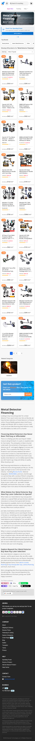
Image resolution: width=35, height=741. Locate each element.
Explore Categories (7, 635)
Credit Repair (6, 637)
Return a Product (7, 662)
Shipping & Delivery (7, 627)
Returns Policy (6, 630)
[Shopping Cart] (31, 3)
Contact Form (6, 676)
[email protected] (9, 679)
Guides (4, 642)
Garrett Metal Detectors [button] (18, 43)
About (4, 625)
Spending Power (7, 659)
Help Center (5, 667)
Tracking (18, 9)
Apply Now (10, 9)
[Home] (2, 3)
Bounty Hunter (17, 472)
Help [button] (25, 9)
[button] (7, 3)
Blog (3, 640)
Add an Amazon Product (9, 664)
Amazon (13, 388)
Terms (4, 648)
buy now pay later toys (15, 564)
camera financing (28, 564)
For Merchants (6, 690)
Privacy (4, 650)
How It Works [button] (8, 22)
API (3, 688)
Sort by (4, 52)
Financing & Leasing (7, 632)
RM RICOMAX (13, 474)
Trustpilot (5, 645)
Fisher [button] (28, 43)
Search (18, 3)
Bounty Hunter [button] (5, 43)
